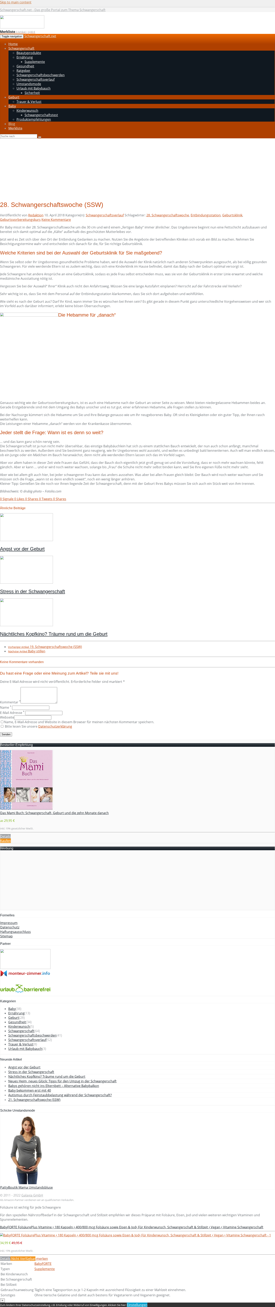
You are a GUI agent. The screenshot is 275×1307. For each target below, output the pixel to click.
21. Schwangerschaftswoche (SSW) (34, 1099)
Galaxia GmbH (32, 1195)
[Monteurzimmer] (25, 975)
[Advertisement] (137, 168)
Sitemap (6, 936)
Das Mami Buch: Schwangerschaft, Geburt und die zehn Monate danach (54, 813)
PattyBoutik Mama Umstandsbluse (26, 1187)
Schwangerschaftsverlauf (105, 215)
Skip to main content (15, 2)
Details (5, 836)
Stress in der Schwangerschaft (32, 591)
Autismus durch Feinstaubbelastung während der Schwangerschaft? (60, 1095)
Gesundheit (17, 1022)
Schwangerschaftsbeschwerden (32, 1035)
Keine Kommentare (56, 219)
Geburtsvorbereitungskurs (20, 219)
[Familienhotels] (25, 968)
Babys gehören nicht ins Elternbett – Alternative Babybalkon (53, 1086)
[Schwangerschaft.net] (22, 27)
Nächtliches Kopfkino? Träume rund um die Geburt (54, 634)
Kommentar (10, 702)
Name (5, 707)
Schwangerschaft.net (40, 36)
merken (41, 1258)
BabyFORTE (43, 1263)
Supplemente (44, 1269)
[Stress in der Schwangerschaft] (26, 582)
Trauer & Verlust (20, 1044)
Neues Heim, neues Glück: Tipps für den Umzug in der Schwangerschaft (62, 1081)
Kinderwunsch (19, 1026)
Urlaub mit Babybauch (25, 1048)
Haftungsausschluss (15, 931)
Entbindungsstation (206, 215)
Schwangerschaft (21, 1031)
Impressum (9, 923)
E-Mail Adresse (12, 712)
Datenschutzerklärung (55, 726)
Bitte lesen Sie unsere (38, 726)
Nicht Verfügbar (22, 1258)
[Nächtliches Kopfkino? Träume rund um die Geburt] (26, 625)
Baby (12, 1009)
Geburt (13, 1017)
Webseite (7, 717)
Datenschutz (9, 927)
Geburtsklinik (232, 215)
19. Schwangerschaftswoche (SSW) (45, 647)
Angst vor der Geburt (22, 549)
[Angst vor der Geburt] (26, 540)
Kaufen (5, 841)
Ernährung (16, 1013)
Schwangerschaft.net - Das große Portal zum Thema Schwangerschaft (52, 10)
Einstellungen (137, 1305)
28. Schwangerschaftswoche (167, 215)
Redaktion (35, 215)
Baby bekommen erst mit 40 (29, 1090)
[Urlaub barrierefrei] (25, 993)
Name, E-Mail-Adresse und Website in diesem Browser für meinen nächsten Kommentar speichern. (79, 722)
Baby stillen (26, 651)
